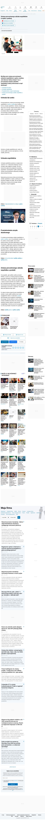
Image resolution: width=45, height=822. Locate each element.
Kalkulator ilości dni (33, 179)
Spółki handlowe (33, 187)
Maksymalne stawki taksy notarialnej (34, 213)
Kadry (7, 10)
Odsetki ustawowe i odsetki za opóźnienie (35, 196)
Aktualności (3, 511)
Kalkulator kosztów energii (35, 169)
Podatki (27, 512)
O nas (3, 814)
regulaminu (16, 780)
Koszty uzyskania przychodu (35, 205)
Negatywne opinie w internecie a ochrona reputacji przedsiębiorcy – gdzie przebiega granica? (36, 120)
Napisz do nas (20, 334)
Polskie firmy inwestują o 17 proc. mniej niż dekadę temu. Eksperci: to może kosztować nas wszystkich (36, 151)
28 (38, 226)
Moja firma (9, 13)
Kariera (39, 814)
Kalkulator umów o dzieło (34, 168)
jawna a (12, 309)
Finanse (24, 511)
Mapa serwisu (29, 816)
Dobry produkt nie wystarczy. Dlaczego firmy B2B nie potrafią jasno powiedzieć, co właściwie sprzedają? (35, 145)
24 (30, 226)
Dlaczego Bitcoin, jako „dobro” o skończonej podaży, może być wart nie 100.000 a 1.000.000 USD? (36, 126)
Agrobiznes (33, 512)
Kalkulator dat (32, 181)
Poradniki (3, 514)
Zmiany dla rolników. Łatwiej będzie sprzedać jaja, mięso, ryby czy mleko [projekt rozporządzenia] (36, 132)
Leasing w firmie (30, 511)
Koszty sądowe (33, 188)
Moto (29, 10)
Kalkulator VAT (32, 174)
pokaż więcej (12, 766)
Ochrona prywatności (10, 814)
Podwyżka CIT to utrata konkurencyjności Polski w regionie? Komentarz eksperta (35, 138)
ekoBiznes (38, 512)
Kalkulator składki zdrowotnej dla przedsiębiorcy (36, 159)
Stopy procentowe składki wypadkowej (35, 203)
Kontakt (16, 816)
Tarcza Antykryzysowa (10, 514)
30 (42, 226)
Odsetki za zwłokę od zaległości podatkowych (36, 200)
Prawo (20, 10)
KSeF (43, 10)
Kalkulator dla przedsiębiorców (36, 161)
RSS (12, 816)
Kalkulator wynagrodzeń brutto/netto (34, 164)
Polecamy (30, 356)
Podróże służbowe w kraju (35, 207)
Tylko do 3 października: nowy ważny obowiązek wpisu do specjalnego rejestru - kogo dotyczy (36, 148)
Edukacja (39, 10)
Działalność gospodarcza (34, 185)
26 (34, 226)
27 (36, 226)
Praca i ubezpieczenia (16, 512)
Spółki (13, 13)
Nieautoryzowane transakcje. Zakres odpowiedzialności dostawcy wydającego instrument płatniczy (36, 116)
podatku (19, 295)
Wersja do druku (8, 334)
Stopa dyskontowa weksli (34, 215)
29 (40, 226)
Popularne (32, 113)
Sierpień (40, 223)
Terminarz (33, 223)
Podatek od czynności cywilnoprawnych (34, 210)
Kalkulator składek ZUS (34, 173)
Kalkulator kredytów (33, 171)
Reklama (22, 816)
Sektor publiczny (15, 11)
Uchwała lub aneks (6, 87)
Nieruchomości (34, 10)
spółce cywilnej (11, 104)
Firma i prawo (31, 266)
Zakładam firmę (10, 511)
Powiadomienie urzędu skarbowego (10, 91)
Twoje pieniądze (25, 11)
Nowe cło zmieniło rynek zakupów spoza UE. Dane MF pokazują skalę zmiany (36, 129)
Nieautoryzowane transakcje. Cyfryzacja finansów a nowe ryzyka (36, 123)
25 (32, 226)
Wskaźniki (33, 194)
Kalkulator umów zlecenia (35, 166)
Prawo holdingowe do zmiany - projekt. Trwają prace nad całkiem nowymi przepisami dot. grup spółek (36, 135)
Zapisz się (13, 784)
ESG (17, 514)
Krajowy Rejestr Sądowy (34, 192)
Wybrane (41, 113)
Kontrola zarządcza (33, 190)
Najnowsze (36, 113)
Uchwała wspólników (7, 89)
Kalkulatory (34, 157)
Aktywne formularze (36, 184)
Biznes (10, 10)
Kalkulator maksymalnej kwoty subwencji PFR (35, 177)
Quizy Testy (32, 217)
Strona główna (3, 13)
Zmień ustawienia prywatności (23, 814)
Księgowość (3, 10)
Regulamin (34, 814)
